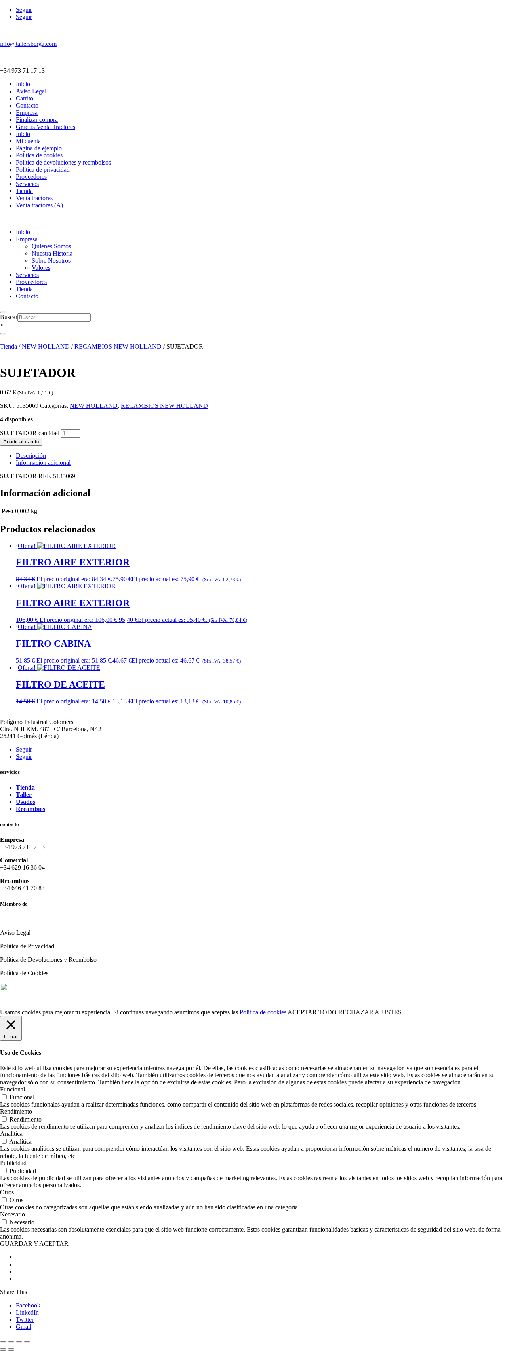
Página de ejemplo (39, 148)
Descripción (31, 455)
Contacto (27, 105)
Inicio (23, 84)
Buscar (8, 317)
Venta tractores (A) (39, 205)
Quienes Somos (51, 246)
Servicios (27, 183)
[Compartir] (19, 1342)
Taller (24, 794)
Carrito (24, 98)
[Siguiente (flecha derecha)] (11, 1349)
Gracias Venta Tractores (45, 126)
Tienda (24, 191)
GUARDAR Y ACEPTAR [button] (34, 1243)
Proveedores (31, 176)
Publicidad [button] (13, 1163)
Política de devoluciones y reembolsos (63, 162)
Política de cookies (263, 1012)
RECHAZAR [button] (356, 1012)
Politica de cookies (39, 155)
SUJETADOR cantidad (29, 433)
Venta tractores (34, 198)
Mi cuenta (28, 141)
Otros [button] (7, 1192)
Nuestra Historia (52, 253)
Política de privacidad (43, 169)
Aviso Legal (31, 91)
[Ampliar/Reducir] (3, 1342)
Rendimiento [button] (16, 1111)
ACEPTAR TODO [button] (312, 1012)
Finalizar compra (37, 119)
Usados (25, 801)
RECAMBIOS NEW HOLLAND (118, 346)
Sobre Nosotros (51, 260)
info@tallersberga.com (28, 43)
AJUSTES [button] (388, 1012)
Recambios (30, 808)
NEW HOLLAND (46, 346)
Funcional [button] (12, 1089)
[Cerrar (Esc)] (27, 1342)
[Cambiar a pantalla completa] (11, 1342)
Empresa (27, 112)
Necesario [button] (12, 1214)
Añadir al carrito (21, 442)
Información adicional (43, 462)
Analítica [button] (11, 1133)
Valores (41, 267)
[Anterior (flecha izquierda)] (3, 1349)
